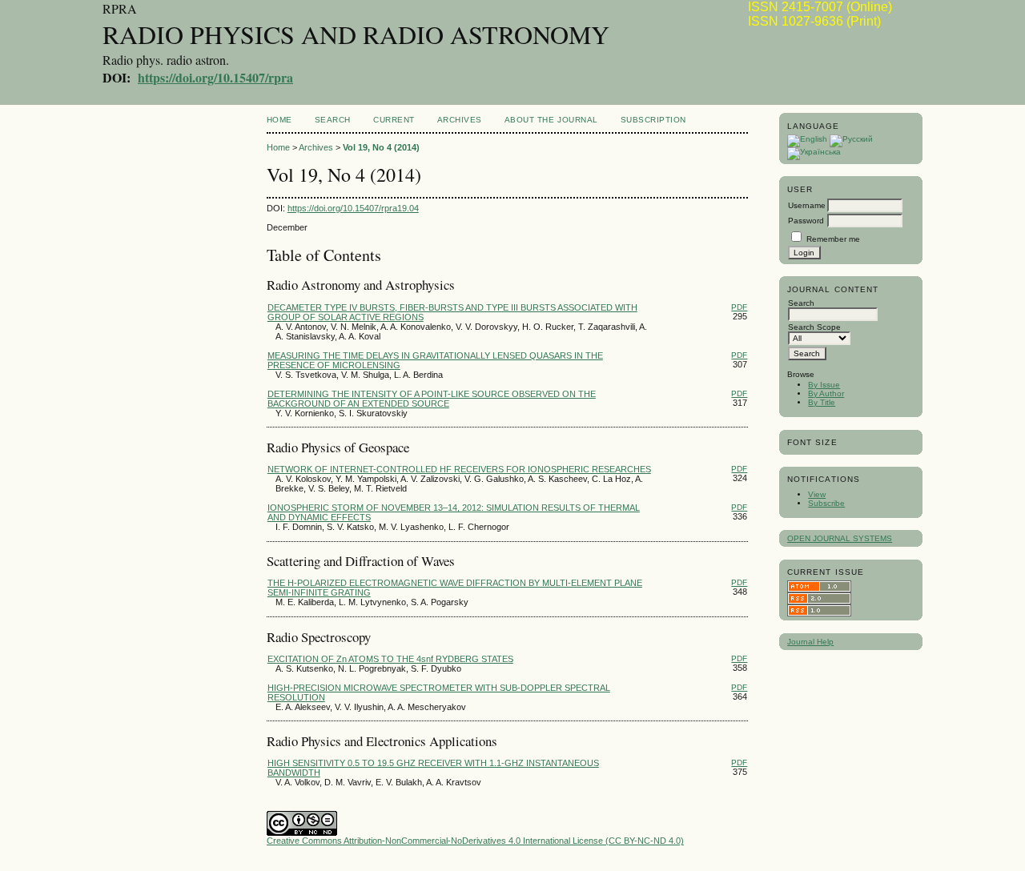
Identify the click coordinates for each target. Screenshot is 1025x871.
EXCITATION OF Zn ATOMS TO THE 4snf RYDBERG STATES (390, 659)
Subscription (653, 119)
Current (394, 119)
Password (806, 220)
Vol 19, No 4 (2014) (381, 147)
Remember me (833, 239)
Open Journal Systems (839, 538)
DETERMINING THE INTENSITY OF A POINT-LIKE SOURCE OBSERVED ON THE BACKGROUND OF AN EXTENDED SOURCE (431, 398)
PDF (739, 307)
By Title (821, 402)
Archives (459, 119)
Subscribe (826, 503)
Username (807, 205)
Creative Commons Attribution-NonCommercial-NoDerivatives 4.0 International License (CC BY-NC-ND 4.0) (475, 840)
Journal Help (810, 641)
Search (333, 119)
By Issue (824, 384)
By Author (826, 393)
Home (279, 119)
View (817, 494)
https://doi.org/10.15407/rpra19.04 (353, 208)
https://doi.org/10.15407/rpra (215, 77)
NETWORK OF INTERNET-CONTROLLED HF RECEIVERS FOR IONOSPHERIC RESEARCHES (459, 469)
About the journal (551, 119)
